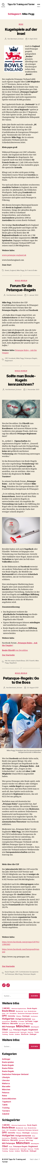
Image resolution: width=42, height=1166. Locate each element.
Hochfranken (34, 1016)
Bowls (7, 270)
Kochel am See (6, 1021)
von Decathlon (15, 650)
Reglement (9, 361)
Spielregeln (23, 1032)
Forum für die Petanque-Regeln (21, 287)
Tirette (36, 1032)
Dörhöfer (11, 1016)
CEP (6, 358)
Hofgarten (8, 1018)
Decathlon (13, 1013)
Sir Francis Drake (31, 270)
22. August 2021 (33, 688)
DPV (4, 1015)
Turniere (6, 1111)
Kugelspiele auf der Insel (21, 31)
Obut (5, 1029)
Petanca (5, 1092)
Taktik (4, 1105)
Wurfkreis (25, 1034)
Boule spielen (8, 1062)
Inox (33, 1019)
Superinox (30, 1032)
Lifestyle (6, 1077)
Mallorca (5, 1023)
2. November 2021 (32, 389)
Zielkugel (33, 1034)
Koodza (14, 1021)
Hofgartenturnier (23, 1019)
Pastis (10, 1030)
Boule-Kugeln (21, 371)
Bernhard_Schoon (17, 39)
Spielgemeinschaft (14, 1032)
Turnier (11, 1034)
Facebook (11, 358)
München (23, 1026)
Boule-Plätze (7, 1068)
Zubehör (5, 1114)
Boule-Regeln (21, 280)
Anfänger (6, 1059)
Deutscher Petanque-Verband (28, 1013)
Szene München (9, 1099)
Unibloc (17, 1034)
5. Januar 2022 (32, 295)
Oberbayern (35, 1027)
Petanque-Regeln (30, 358)
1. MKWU (6, 1008)
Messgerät (22, 1023)
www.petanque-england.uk (14, 255)
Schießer (5, 1032)
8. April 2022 (32, 39)
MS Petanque (8, 1026)
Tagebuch (6, 1102)
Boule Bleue (20, 661)
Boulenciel (19, 1011)
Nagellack (13, 663)
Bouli (25, 1011)
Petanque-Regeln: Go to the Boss (21, 680)
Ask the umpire (10, 661)
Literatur (6, 1080)
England (13, 270)
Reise (21, 24)
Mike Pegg (20, 270)
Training (5, 1034)
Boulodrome (32, 1011)
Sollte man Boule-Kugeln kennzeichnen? (21, 380)
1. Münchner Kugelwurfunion (18, 1008)
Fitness (18, 1016)
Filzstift (32, 661)
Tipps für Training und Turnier (21, 4)
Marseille (14, 1023)
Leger (35, 1021)
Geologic (26, 1016)
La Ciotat (21, 1021)
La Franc (29, 1021)
